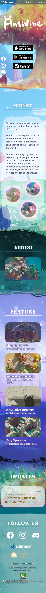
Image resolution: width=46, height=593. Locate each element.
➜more (38, 491)
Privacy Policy (27, 564)
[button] (3, 271)
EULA (15, 564)
